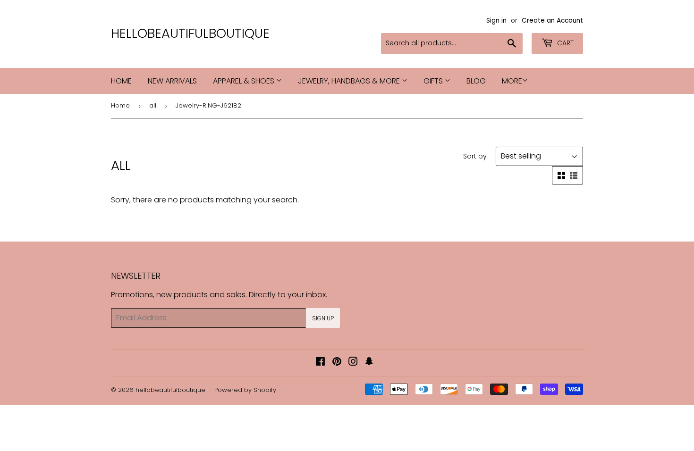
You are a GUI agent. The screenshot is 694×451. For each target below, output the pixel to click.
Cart (564, 43)
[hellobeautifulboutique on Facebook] (320, 362)
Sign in (496, 20)
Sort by (475, 156)
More (512, 80)
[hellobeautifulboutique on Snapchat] (369, 362)
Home (121, 80)
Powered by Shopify (245, 389)
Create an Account (552, 20)
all (152, 105)
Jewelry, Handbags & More (350, 80)
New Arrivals (172, 80)
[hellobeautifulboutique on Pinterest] (337, 362)
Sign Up (323, 318)
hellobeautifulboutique (190, 33)
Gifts (434, 80)
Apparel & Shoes (244, 80)
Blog (476, 80)
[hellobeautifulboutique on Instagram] (353, 362)
